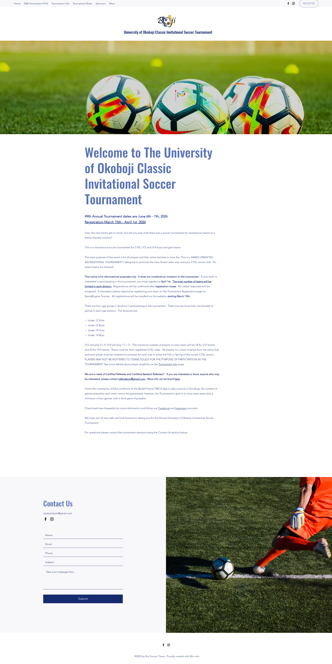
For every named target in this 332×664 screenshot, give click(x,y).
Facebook (164, 408)
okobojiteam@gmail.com (57, 513)
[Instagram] (293, 3)
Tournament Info (168, 364)
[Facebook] (288, 3)
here (177, 379)
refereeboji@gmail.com (131, 379)
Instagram (181, 408)
